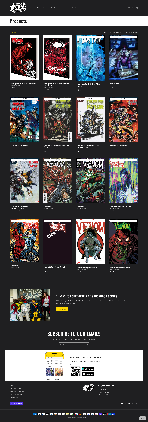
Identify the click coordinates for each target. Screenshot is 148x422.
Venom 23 (14, 265)
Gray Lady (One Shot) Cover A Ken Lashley (88, 85)
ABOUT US (62, 309)
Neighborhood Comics (71, 417)
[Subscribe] (87, 344)
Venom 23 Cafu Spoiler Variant (54, 267)
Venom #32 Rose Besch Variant (120, 206)
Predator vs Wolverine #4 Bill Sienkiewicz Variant (21, 207)
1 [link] (69, 281)
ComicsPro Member (15, 388)
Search (12, 385)
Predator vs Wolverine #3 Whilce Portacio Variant (88, 146)
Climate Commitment (16, 394)
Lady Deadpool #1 (116, 83)
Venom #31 (48, 206)
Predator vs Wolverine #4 (118, 145)
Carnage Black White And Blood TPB (23, 84)
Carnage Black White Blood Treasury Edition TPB (56, 84)
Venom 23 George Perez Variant (87, 267)
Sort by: (106, 32)
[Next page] (79, 281)
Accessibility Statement (17, 391)
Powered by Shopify (81, 417)
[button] (31, 8)
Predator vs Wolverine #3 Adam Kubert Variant (57, 146)
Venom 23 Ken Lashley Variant (120, 267)
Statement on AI (14, 397)
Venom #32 (81, 206)
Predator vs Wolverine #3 (19, 145)
